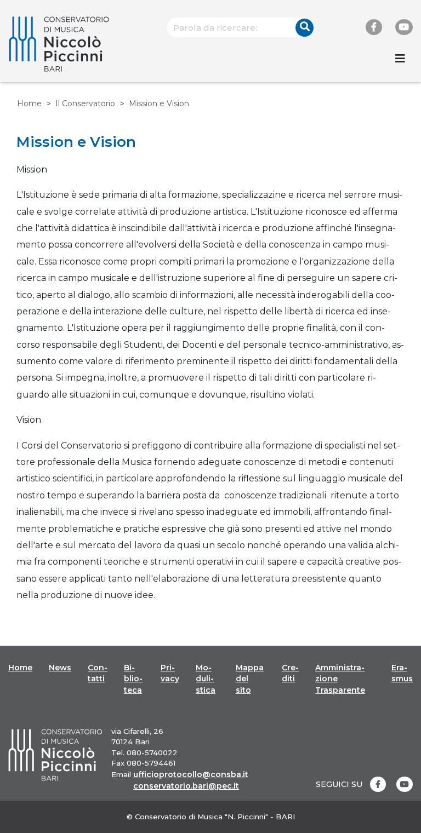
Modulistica (205, 679)
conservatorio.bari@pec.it (186, 786)
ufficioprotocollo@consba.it (190, 774)
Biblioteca (133, 679)
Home (29, 103)
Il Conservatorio (85, 103)
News (60, 668)
